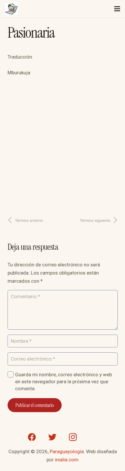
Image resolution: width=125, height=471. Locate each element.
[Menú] (117, 8)
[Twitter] (52, 437)
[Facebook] (32, 437)
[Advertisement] (62, 144)
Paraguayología (67, 451)
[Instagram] (73, 437)
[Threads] (93, 437)
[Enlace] (11, 9)
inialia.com (66, 460)
